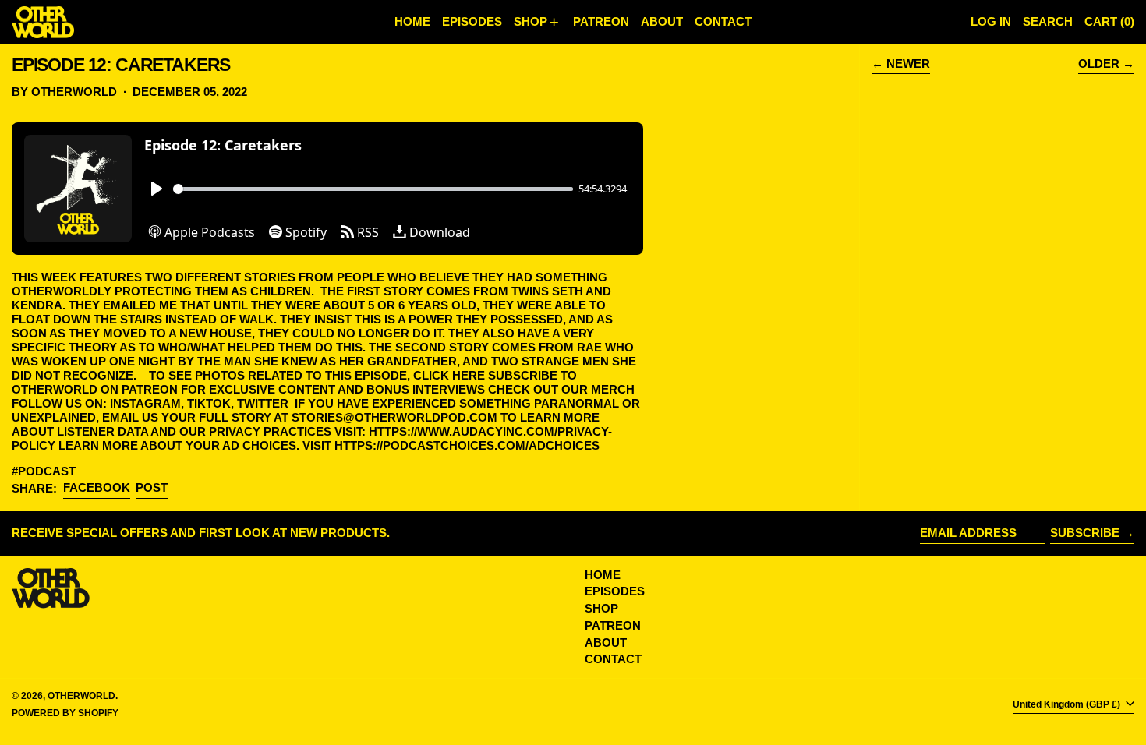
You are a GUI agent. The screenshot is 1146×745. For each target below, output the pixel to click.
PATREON (613, 625)
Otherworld (81, 695)
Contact (613, 659)
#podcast (44, 471)
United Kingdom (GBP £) (1068, 704)
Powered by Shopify (65, 713)
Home (603, 574)
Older (1098, 63)
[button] (1048, 22)
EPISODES (615, 591)
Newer (908, 63)
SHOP (601, 608)
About (606, 642)
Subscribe (1084, 532)
